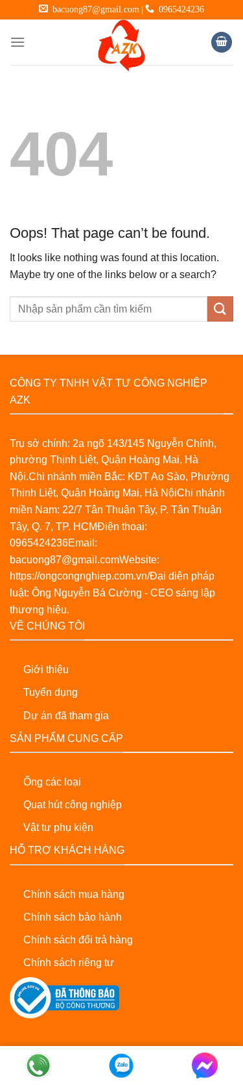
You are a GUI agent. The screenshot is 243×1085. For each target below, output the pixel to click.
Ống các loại (52, 781)
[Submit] (220, 309)
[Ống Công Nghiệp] (122, 45)
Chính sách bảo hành (72, 917)
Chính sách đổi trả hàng (78, 939)
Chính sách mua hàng (73, 894)
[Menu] (17, 42)
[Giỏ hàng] (221, 42)
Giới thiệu (46, 669)
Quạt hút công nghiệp (72, 804)
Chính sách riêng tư (68, 962)
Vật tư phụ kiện (58, 827)
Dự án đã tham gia (66, 715)
